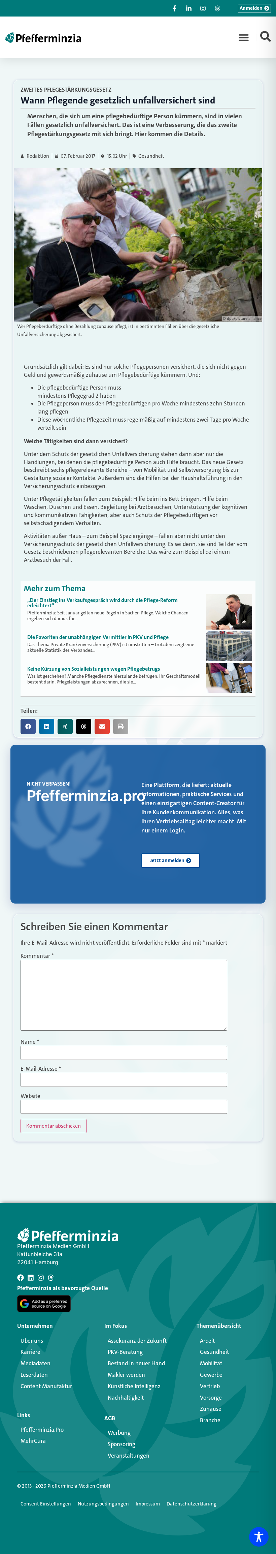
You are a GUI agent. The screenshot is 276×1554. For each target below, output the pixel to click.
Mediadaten (35, 1363)
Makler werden (126, 1374)
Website (30, 1096)
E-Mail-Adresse (41, 1069)
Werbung (119, 1432)
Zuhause (210, 1408)
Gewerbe (211, 1374)
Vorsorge (211, 1397)
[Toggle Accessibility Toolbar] (258, 1536)
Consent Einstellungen (46, 1503)
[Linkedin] (30, 1277)
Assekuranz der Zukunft (137, 1340)
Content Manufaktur (46, 1386)
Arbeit (207, 1340)
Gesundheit (151, 156)
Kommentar (37, 956)
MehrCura (33, 1440)
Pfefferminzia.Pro (42, 1429)
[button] (244, 37)
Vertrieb (210, 1386)
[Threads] (50, 1277)
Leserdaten (34, 1374)
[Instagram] (40, 1277)
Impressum (148, 1503)
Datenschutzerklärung (191, 1503)
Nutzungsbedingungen (103, 1503)
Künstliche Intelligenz (134, 1386)
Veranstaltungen (128, 1455)
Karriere (30, 1351)
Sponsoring (121, 1444)
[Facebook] (20, 1277)
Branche (210, 1420)
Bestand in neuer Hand (136, 1363)
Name (30, 1042)
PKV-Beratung (125, 1351)
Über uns (32, 1340)
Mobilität (211, 1363)
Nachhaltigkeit (126, 1397)
